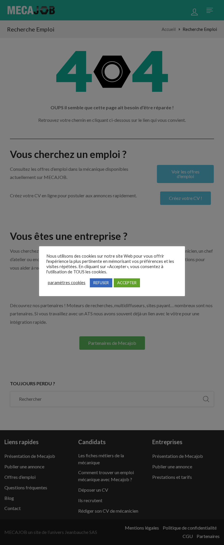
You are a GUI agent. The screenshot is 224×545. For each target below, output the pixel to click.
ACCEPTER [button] (126, 282)
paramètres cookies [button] (66, 282)
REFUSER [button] (101, 282)
